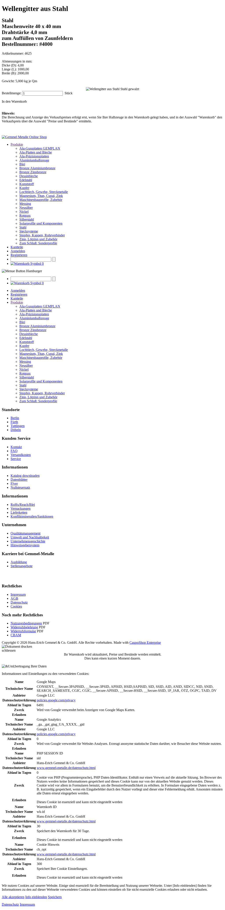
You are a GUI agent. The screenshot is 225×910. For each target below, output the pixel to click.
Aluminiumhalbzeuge (34, 160)
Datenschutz (19, 602)
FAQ (14, 451)
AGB (14, 598)
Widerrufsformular (23, 631)
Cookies (16, 606)
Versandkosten (21, 455)
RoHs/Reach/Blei (23, 504)
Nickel (24, 211)
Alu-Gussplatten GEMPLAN (39, 148)
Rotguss (25, 215)
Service (16, 459)
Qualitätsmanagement (25, 533)
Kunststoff (26, 184)
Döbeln (16, 430)
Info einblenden (36, 897)
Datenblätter (19, 479)
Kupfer (24, 188)
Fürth (14, 422)
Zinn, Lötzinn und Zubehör (38, 239)
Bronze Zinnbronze (32, 172)
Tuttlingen (18, 426)
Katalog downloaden (25, 475)
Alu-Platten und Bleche (35, 152)
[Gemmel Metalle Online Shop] (24, 137)
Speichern (55, 897)
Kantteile (17, 247)
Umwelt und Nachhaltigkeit (30, 537)
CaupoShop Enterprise (145, 642)
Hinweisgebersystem (25, 545)
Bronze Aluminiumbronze (37, 168)
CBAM (16, 635)
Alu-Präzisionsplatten (34, 156)
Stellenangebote (22, 566)
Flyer (14, 483)
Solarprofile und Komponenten (40, 223)
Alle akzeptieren (13, 897)
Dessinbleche (28, 176)
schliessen (9, 650)
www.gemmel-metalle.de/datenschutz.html (66, 768)
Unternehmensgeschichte (28, 541)
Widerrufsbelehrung (24, 627)
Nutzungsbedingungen (26, 623)
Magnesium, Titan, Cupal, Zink (41, 196)
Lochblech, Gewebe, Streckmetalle (43, 192)
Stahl (22, 227)
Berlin (15, 418)
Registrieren (19, 255)
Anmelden (18, 251)
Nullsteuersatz (20, 487)
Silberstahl (26, 219)
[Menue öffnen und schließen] (22, 271)
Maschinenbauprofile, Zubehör (40, 200)
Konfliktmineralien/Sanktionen (32, 516)
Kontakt (16, 447)
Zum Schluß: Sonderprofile (38, 243)
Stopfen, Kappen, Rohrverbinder (42, 235)
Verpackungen (21, 508)
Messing (25, 204)
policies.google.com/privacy (56, 700)
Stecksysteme (28, 231)
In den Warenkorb (14, 101)
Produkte (17, 144)
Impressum (18, 594)
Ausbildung (19, 562)
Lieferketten (19, 512)
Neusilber (26, 207)
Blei (22, 164)
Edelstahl (25, 180)
